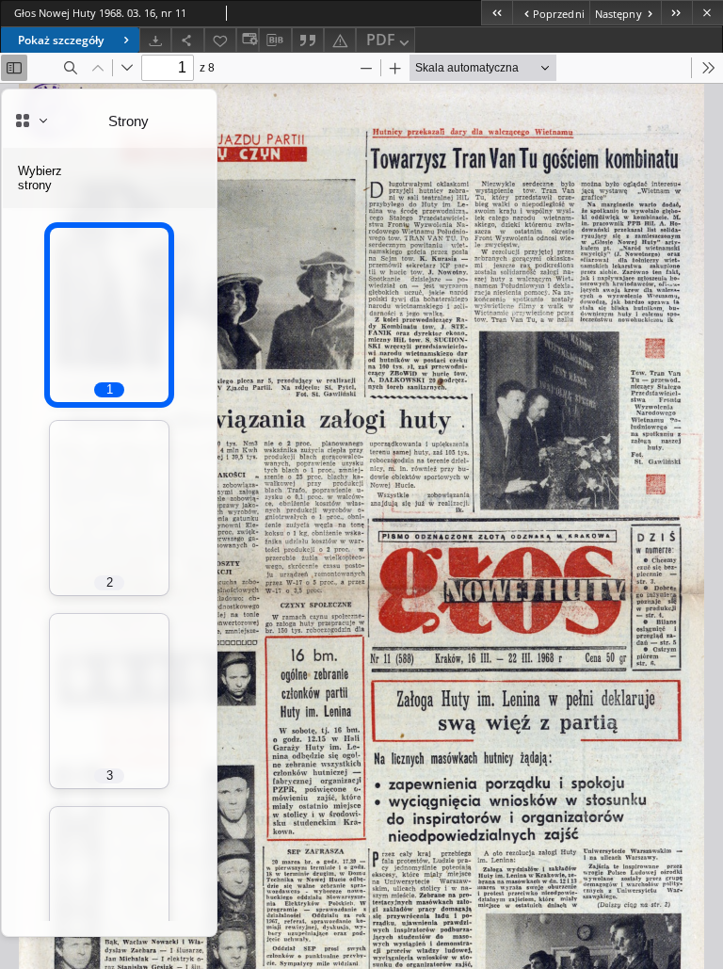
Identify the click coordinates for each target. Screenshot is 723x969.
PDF (380, 39)
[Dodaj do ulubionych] (220, 40)
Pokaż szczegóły (61, 40)
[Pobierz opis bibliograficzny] (275, 40)
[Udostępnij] (187, 40)
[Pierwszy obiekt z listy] (496, 12)
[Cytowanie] (308, 40)
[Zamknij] (707, 12)
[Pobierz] (155, 40)
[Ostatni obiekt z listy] (676, 12)
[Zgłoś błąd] (340, 40)
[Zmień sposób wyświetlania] (247, 40)
